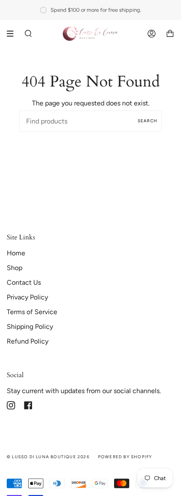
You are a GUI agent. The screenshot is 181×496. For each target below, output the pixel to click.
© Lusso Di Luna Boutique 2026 (48, 456)
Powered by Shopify (125, 456)
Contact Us (24, 282)
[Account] (151, 33)
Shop (14, 268)
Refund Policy (27, 341)
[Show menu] (13, 33)
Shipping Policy (30, 327)
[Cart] (170, 33)
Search (147, 120)
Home (16, 253)
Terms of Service (32, 312)
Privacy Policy (27, 297)
